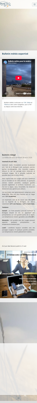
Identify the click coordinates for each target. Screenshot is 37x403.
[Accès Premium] (18, 286)
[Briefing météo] (18, 262)
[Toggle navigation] (34, 4)
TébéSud (7, 104)
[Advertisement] (18, 29)
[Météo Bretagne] (5, 4)
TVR (25, 102)
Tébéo (29, 102)
